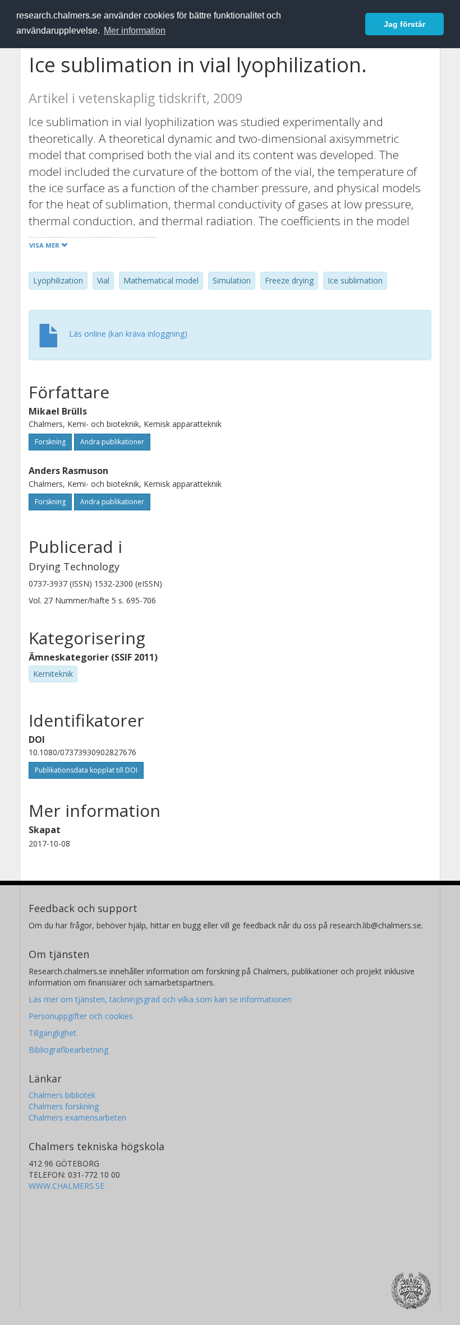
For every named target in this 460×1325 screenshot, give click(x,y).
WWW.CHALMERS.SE (66, 1185)
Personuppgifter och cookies (81, 1016)
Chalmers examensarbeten (77, 1117)
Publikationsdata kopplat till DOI (86, 770)
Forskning (50, 442)
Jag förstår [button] (404, 24)
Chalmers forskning (64, 1106)
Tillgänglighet (52, 1033)
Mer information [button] (134, 30)
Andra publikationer (112, 442)
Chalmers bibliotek (62, 1095)
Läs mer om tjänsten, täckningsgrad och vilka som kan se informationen (160, 999)
